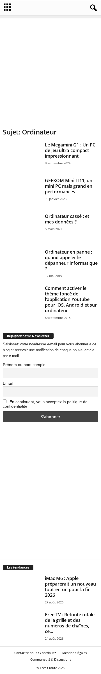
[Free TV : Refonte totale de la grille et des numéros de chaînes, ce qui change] (22, 626)
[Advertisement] (50, 68)
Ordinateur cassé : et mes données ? (67, 219)
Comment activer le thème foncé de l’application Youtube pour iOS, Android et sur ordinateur (71, 299)
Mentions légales (74, 653)
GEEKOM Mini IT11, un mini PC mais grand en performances (68, 186)
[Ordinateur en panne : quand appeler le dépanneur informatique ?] (22, 263)
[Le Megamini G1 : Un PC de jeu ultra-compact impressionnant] (22, 156)
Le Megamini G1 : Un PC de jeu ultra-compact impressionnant (70, 150)
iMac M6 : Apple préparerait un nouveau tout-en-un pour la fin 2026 (70, 586)
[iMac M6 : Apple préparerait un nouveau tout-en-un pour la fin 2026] (22, 590)
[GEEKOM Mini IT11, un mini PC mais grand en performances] (22, 192)
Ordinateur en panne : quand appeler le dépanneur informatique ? (71, 260)
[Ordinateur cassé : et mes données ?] (22, 227)
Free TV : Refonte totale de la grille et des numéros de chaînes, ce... (70, 623)
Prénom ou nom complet (25, 364)
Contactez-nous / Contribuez (35, 653)
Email (8, 383)
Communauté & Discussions (50, 659)
